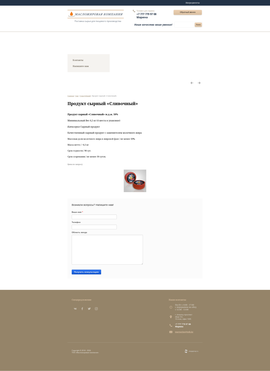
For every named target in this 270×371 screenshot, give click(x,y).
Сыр (76, 96)
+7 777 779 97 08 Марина (146, 15)
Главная (71, 96)
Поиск (198, 24)
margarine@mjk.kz (184, 331)
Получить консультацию (86, 272)
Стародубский (85, 96)
